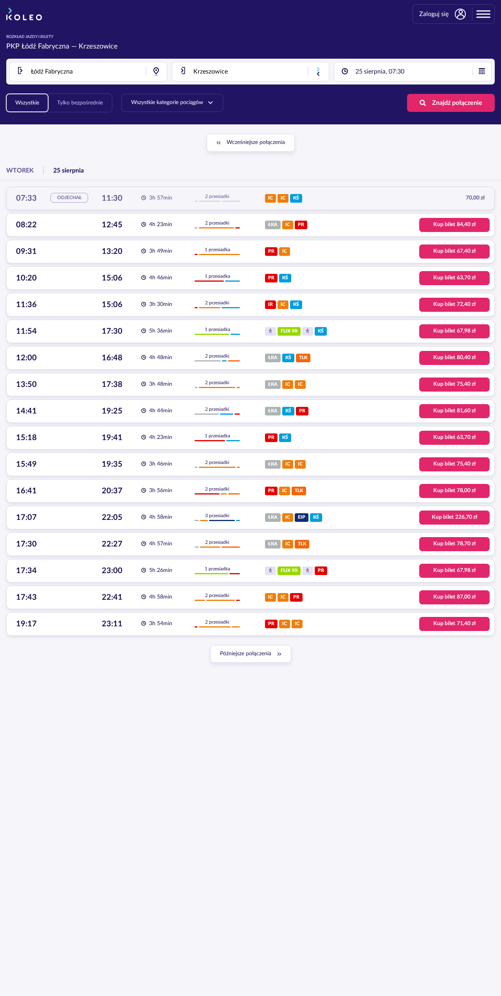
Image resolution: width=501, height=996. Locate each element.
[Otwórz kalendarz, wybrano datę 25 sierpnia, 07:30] (481, 71)
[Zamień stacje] (318, 71)
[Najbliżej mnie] (156, 71)
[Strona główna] (24, 14)
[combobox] (88, 71)
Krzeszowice (98, 46)
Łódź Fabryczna (45, 46)
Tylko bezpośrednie (80, 103)
